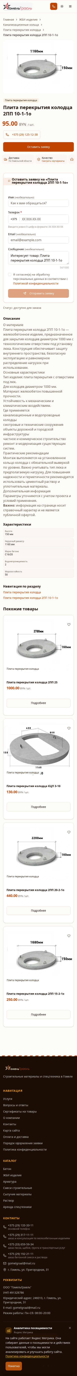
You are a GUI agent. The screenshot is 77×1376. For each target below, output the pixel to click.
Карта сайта (11, 1130)
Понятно (14, 1366)
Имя (21, 197)
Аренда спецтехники (17, 1207)
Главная (8, 19)
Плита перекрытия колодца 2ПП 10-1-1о (30, 598)
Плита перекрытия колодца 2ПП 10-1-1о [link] (30, 35)
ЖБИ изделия (28, 19)
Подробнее (38, 703)
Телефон (15, 212)
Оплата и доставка (16, 1137)
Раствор (8, 1200)
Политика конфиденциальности (25, 1149)
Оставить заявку (38, 147)
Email (22, 234)
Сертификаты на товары (20, 1111)
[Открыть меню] (70, 6)
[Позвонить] (53, 6)
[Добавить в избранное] (69, 624)
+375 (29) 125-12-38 (25, 134)
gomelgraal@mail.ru (21, 1263)
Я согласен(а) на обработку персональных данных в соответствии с (40, 279)
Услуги (7, 1099)
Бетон (7, 1169)
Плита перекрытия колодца (22, 30)
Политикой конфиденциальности (35, 283)
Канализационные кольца (21, 25)
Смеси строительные (17, 1188)
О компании (11, 1118)
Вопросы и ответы (15, 1105)
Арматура (9, 1181)
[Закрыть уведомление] (70, 1328)
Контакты (9, 1124)
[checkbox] (9, 274)
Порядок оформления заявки (23, 1143)
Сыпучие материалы (17, 1194)
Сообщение (26, 249)
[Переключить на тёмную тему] (62, 6)
